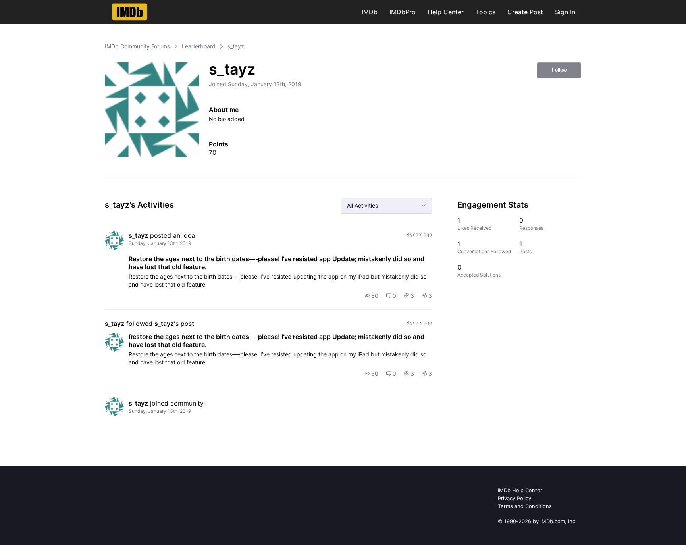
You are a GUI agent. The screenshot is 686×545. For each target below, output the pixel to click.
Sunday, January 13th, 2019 (160, 243)
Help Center (446, 12)
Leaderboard (199, 46)
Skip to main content (33, 5)
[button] (371, 296)
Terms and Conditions (525, 506)
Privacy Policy (514, 498)
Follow (559, 70)
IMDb (370, 12)
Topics (485, 12)
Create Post (525, 12)
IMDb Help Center (520, 490)
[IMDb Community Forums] (129, 12)
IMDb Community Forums (137, 46)
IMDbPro (402, 12)
